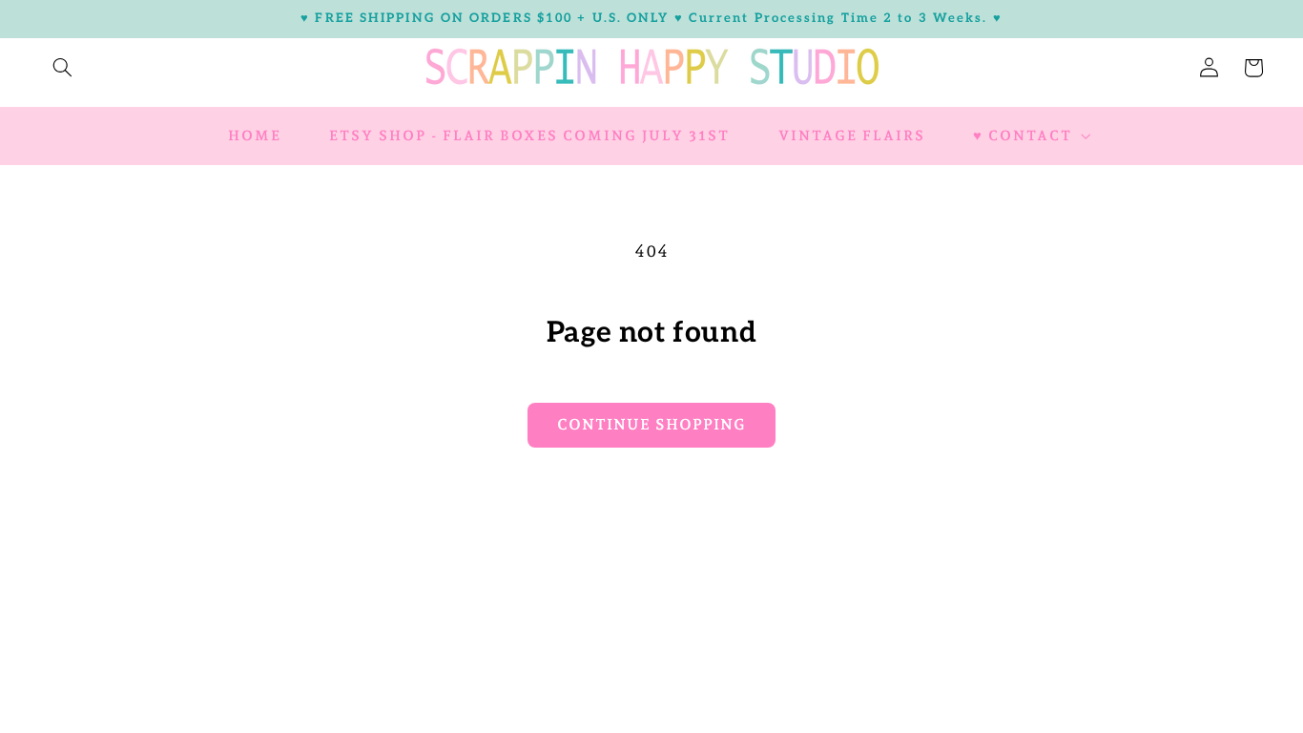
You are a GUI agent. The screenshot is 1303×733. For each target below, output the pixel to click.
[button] (62, 68)
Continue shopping (651, 424)
